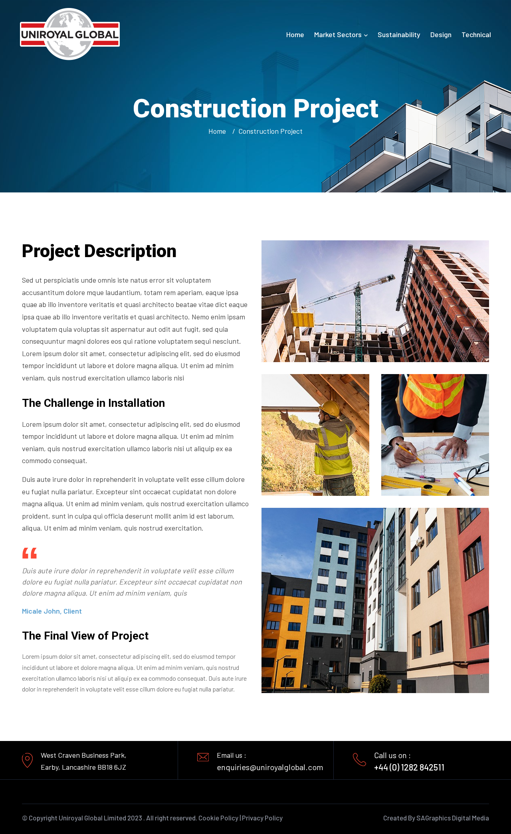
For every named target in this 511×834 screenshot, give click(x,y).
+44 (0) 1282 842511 (409, 767)
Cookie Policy (218, 818)
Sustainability (399, 34)
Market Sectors (338, 34)
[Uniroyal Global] (70, 33)
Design (441, 34)
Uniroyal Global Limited (92, 818)
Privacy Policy (262, 818)
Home (295, 34)
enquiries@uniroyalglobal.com (270, 767)
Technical (476, 34)
